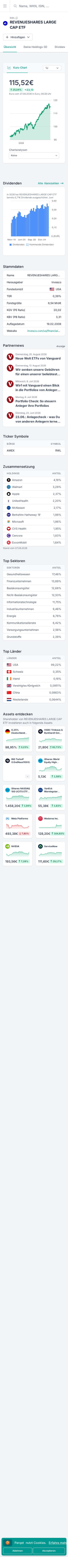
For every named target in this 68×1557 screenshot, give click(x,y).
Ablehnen (17, 1550)
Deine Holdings (35, 46)
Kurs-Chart (19, 67)
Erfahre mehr (58, 1543)
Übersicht (10, 46)
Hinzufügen (18, 37)
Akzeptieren (49, 1550)
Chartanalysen (18, 149)
